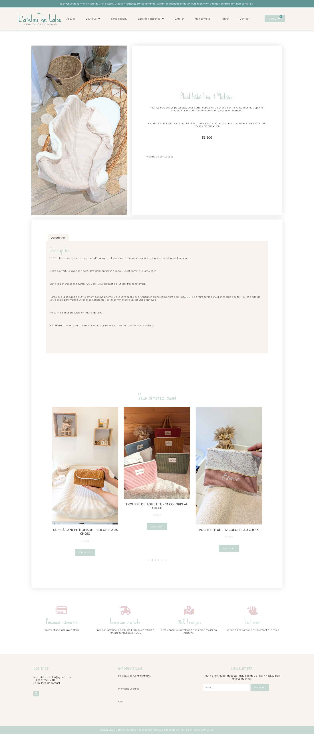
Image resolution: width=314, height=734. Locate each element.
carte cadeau (119, 18)
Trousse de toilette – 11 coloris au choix (156, 506)
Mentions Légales (128, 688)
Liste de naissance (149, 18)
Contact (244, 18)
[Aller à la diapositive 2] (152, 560)
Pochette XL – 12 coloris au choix (229, 530)
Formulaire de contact (46, 683)
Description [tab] (58, 237)
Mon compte (202, 18)
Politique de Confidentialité (134, 675)
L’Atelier (179, 18)
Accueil (70, 18)
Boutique (91, 18)
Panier (225, 18)
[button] (52, 480)
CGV (121, 701)
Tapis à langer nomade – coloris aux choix (85, 532)
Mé (194, 729)
